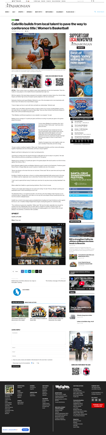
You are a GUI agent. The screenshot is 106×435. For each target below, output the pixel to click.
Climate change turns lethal (84, 315)
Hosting (57, 411)
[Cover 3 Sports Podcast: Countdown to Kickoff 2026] (38, 311)
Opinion (19, 397)
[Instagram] (93, 1)
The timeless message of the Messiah (56, 281)
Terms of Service (9, 407)
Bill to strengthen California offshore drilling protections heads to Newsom (81, 241)
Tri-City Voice (76, 415)
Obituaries (44, 387)
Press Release (8, 402)
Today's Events (45, 403)
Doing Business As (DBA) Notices (61, 399)
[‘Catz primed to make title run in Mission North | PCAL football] (20, 311)
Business (19, 395)
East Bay (75, 425)
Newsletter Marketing (60, 419)
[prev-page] (13, 323)
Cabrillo (17, 19)
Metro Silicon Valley (78, 393)
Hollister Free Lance (78, 405)
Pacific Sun (76, 396)
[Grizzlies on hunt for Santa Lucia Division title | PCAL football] (57, 311)
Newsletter (7, 396)
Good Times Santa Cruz (79, 392)
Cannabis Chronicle (78, 424)
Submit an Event (46, 405)
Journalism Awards (96, 389)
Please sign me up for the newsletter (21, 363)
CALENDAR (45, 398)
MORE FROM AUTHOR (30, 302)
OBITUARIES (45, 386)
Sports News (20, 402)
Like (90, 189)
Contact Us (7, 398)
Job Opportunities (95, 387)
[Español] (29, 1)
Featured (19, 394)
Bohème (75, 422)
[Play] (71, 289)
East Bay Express (77, 390)
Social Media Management (61, 415)
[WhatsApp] (33, 271)
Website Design (58, 410)
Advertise (19, 387)
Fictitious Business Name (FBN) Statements (61, 396)
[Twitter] (26, 271)
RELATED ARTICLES (17, 302)
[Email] (36, 271)
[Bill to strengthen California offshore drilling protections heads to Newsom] (81, 231)
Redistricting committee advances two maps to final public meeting (24, 281)
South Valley (76, 427)
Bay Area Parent (77, 420)
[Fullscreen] (92, 289)
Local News (20, 392)
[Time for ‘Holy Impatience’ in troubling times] (81, 303)
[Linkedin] (29, 271)
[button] (98, 12)
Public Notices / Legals (60, 394)
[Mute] (90, 289)
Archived (44, 389)
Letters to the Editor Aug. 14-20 (85, 321)
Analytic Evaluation (59, 418)
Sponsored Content (59, 416)
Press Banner (76, 411)
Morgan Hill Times (77, 409)
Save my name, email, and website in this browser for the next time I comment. (33, 360)
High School (20, 403)
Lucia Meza (14, 31)
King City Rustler (77, 406)
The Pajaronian (77, 414)
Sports (13, 19)
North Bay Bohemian (78, 395)
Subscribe (7, 405)
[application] (81, 283)
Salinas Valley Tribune (78, 412)
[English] (27, 1)
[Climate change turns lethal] (72, 316)
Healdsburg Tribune (78, 403)
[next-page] (15, 323)
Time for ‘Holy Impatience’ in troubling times (81, 308)
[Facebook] (92, 1)
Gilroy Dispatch (77, 401)
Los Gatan (75, 408)
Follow (89, 192)
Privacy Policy (8, 404)
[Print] (40, 271)
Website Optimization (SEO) (61, 413)
